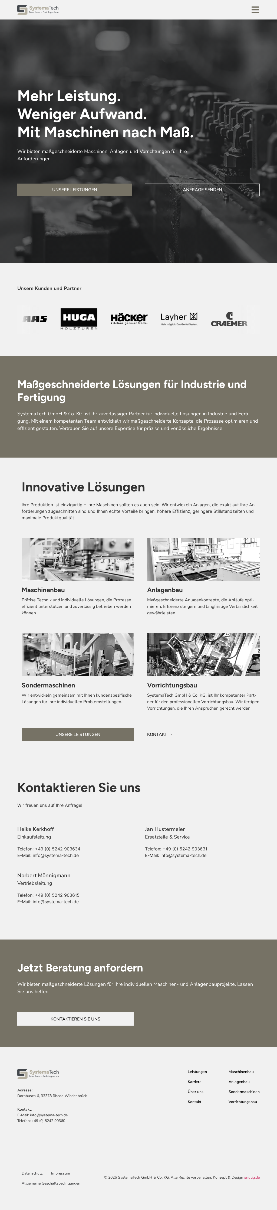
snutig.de (252, 1177)
